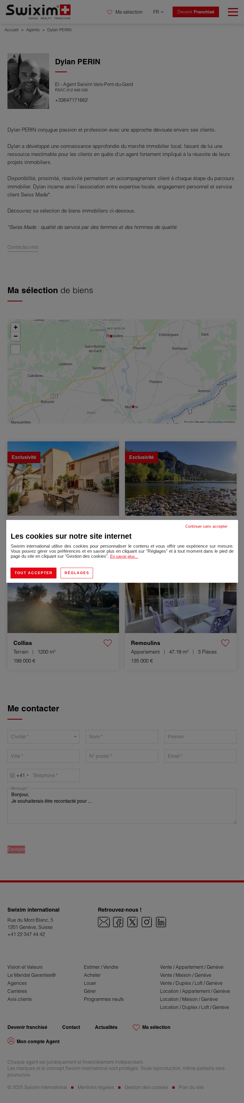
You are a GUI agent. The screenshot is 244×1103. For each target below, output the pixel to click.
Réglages (77, 573)
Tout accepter (34, 573)
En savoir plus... (124, 556)
